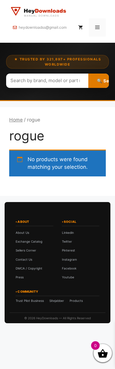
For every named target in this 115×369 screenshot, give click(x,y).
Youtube (68, 277)
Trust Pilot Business (30, 300)
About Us (22, 232)
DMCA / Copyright (29, 268)
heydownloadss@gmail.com (43, 27)
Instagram (69, 259)
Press (20, 277)
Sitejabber (56, 300)
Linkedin (68, 232)
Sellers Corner (26, 250)
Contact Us (24, 259)
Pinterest (68, 250)
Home (16, 120)
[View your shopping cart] (80, 27)
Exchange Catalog (29, 241)
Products (76, 300)
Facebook (69, 268)
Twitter (67, 241)
